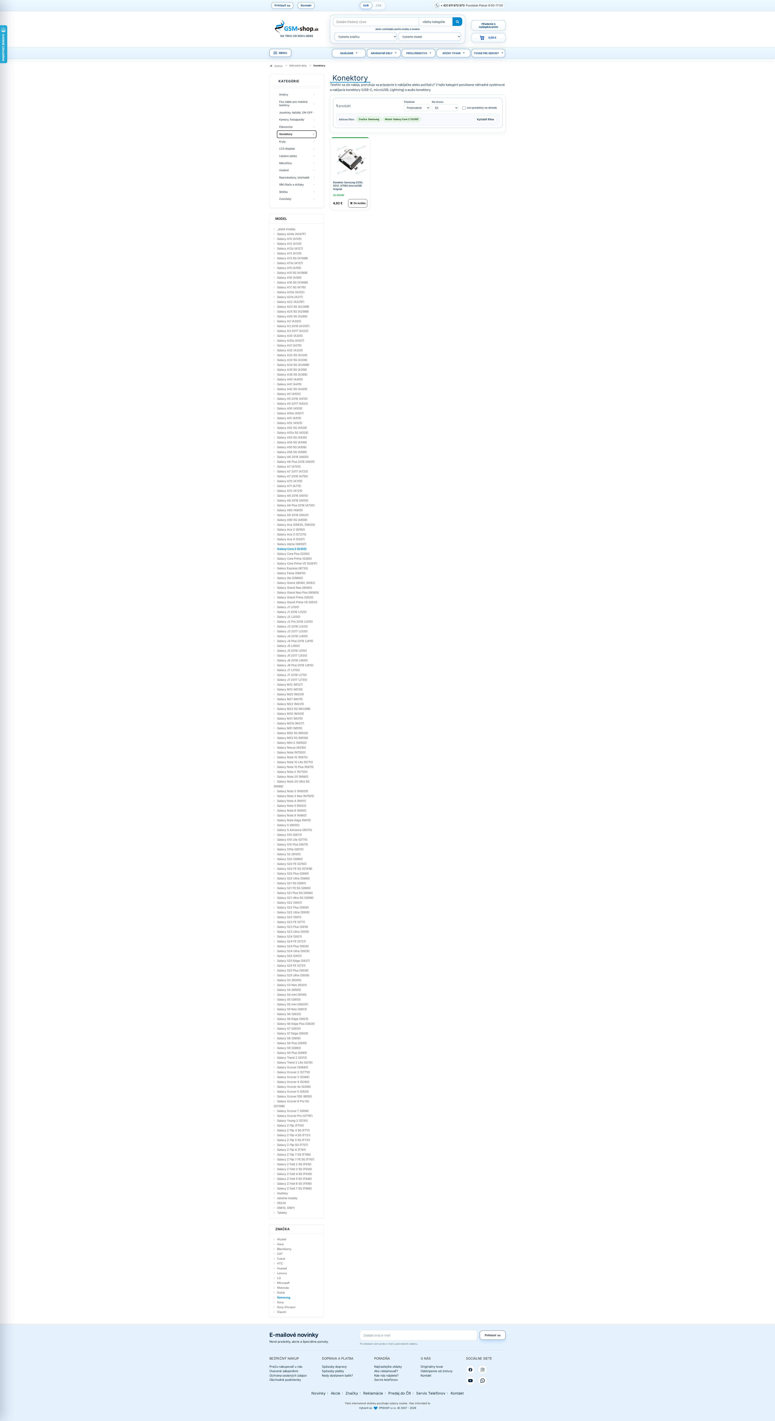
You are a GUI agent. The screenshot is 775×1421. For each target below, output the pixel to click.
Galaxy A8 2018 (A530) (292, 500)
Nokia (281, 1292)
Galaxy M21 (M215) (290, 699)
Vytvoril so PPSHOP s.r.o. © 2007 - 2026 (387, 1407)
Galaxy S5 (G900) (289, 999)
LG (279, 1278)
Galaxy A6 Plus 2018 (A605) (296, 461)
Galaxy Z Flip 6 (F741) (291, 1149)
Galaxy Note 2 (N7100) (292, 771)
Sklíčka (283, 191)
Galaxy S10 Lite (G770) (292, 839)
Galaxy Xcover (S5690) (292, 1067)
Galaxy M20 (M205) (290, 694)
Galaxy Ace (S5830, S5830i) (296, 524)
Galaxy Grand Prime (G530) (295, 597)
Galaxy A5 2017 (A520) (292, 403)
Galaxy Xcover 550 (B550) (294, 1096)
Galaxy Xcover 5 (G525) (293, 1091)
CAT (280, 1253)
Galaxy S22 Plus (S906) (293, 907)
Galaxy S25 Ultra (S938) (293, 975)
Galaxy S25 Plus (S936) (293, 970)
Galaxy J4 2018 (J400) (292, 636)
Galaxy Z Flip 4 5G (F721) (293, 1135)
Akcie (335, 1393)
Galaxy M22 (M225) (290, 704)
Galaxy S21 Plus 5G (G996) (295, 893)
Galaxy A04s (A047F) (291, 234)
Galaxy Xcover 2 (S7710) (293, 1072)
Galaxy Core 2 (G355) (292, 549)
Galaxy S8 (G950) (289, 1038)
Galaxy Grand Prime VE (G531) (297, 602)
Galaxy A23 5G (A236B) (293, 306)
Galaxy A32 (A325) (290, 350)
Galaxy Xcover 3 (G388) (293, 1077)
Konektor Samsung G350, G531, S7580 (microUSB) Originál (348, 186)
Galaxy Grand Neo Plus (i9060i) (298, 592)
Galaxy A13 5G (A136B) (292, 258)
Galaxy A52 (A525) (289, 423)
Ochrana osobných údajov (288, 1375)
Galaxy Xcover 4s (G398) (294, 1086)
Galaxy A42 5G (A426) (292, 389)
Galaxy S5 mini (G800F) (292, 1004)
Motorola (283, 1287)
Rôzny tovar (452, 53)
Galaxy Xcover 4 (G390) (293, 1081)
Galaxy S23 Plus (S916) (292, 926)
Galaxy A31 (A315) (289, 345)
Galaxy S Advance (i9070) (294, 830)
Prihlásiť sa (282, 5)
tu (429, 1403)
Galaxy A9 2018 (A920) (293, 515)
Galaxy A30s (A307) (290, 340)
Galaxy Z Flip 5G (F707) (292, 1144)
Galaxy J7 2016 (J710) (292, 674)
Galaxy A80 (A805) (290, 510)
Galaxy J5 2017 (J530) (292, 655)
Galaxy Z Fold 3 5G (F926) (294, 1169)
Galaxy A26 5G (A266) (292, 316)
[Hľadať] (457, 21)
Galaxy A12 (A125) (289, 243)
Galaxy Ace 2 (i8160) (291, 529)
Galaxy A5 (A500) (289, 393)
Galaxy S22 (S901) (289, 902)
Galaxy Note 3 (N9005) (292, 791)
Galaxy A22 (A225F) (290, 301)
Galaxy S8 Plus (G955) (292, 1043)
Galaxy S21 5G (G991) (291, 883)
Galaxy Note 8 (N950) (291, 810)
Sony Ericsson (286, 1307)
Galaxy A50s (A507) (290, 413)
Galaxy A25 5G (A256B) (293, 311)
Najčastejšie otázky (388, 1367)
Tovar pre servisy (486, 53)
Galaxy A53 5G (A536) (292, 437)
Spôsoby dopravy (334, 1367)
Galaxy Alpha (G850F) (291, 544)
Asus (280, 1244)
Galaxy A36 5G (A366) (292, 374)
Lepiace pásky (288, 155)
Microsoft (283, 1283)
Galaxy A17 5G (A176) (291, 287)
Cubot (281, 1258)
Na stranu (437, 102)
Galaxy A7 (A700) (289, 466)
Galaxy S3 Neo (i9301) (292, 985)
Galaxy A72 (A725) (289, 490)
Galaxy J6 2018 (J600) (292, 660)
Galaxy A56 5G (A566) (292, 452)
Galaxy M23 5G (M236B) (293, 708)
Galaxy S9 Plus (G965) (292, 1052)
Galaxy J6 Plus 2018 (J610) (295, 665)
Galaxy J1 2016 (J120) (292, 611)
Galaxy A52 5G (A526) (292, 427)
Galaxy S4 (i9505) (289, 989)
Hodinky (282, 1193)
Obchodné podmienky (285, 1380)
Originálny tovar (432, 1367)
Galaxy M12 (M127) (290, 684)
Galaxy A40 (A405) (290, 379)
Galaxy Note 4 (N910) (291, 800)
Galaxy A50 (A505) (289, 408)
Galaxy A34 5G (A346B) (293, 364)
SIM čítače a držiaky (291, 184)
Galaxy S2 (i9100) (289, 854)
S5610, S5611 (286, 1207)
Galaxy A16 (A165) (289, 277)
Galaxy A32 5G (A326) (292, 355)
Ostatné (284, 170)
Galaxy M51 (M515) (289, 728)
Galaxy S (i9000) (288, 825)
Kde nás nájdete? (386, 1375)
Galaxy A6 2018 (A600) (293, 456)
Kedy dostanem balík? (337, 1375)
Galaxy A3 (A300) (289, 321)
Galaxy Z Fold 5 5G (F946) (294, 1178)
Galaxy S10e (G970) (290, 849)
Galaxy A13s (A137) (290, 263)
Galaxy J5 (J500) (288, 645)
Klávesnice (286, 126)
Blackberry (284, 1249)
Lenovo (282, 1273)
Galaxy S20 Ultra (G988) (293, 878)
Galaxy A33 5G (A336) (292, 360)
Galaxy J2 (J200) (288, 616)
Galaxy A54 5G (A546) (292, 442)
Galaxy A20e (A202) (291, 292)
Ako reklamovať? (386, 1371)
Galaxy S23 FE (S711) (291, 922)
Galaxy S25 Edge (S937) (293, 960)
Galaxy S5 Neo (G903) (292, 1009)
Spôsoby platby (333, 1371)
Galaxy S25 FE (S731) (291, 965)
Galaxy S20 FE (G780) (292, 863)
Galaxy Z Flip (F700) (290, 1125)
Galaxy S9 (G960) (289, 1048)
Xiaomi (281, 1312)
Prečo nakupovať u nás (285, 1367)
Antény (283, 94)
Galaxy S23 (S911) (289, 917)
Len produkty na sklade (482, 107)
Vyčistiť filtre (485, 119)
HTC (280, 1263)
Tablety (282, 1212)
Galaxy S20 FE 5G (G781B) (294, 868)
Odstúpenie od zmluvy (436, 1371)
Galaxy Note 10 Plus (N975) (295, 767)
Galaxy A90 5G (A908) (292, 519)
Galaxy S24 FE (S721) (291, 941)
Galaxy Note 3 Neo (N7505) (295, 796)
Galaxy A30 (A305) (290, 335)
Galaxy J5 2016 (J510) (292, 650)
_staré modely (286, 229)
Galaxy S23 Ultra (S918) (293, 931)
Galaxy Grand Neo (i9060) (294, 587)
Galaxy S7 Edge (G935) (292, 1033)
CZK (378, 5)
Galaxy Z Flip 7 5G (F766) (294, 1154)
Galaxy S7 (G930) (289, 1028)
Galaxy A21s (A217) (290, 297)
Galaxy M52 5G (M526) (292, 733)
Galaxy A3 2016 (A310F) (293, 326)
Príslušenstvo (416, 53)
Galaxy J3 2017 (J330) (292, 631)
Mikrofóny (285, 163)
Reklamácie (373, 1393)
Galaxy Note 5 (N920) (291, 805)
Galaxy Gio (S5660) (290, 578)
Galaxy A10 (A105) (289, 238)
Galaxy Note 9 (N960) (292, 815)
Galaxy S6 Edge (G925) (292, 1018)
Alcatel (281, 1239)
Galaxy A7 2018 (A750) (292, 476)
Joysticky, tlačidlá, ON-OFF (296, 112)
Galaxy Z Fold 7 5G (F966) (294, 1188)
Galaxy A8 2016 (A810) (292, 495)
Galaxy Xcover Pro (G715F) (295, 1115)
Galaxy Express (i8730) (292, 568)
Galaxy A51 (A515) (289, 418)
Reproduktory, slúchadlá (294, 177)
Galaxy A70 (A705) (289, 481)
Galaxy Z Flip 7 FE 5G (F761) (295, 1159)
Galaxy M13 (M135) (290, 689)
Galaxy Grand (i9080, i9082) (296, 582)
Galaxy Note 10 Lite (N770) (295, 762)
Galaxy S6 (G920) (289, 1014)
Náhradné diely (382, 53)
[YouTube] (470, 1380)
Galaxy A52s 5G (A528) (292, 432)
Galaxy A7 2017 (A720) (292, 471)
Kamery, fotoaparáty (291, 119)
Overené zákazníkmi (283, 1371)
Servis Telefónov (430, 1393)
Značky (352, 1393)
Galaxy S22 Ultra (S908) (293, 912)
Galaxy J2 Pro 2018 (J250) (295, 621)
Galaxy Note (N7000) (291, 752)
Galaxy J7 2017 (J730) (292, 679)
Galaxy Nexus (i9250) (291, 747)
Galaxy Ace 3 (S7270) (291, 534)
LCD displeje (287, 148)
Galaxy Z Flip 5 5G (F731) (293, 1140)
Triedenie (409, 102)
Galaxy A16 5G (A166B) (292, 282)
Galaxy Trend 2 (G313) (292, 1057)
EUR (366, 5)
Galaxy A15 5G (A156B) (292, 272)
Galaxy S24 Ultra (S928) (293, 951)
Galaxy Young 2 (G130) (292, 1120)
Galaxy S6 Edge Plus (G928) (296, 1023)
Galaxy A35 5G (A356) (292, 369)
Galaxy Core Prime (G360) (294, 558)
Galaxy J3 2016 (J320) (292, 626)
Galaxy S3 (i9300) (289, 980)
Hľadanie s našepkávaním (488, 25)
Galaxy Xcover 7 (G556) (293, 1111)
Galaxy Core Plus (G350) (293, 553)
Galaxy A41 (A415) (289, 384)
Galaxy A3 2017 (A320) (292, 330)
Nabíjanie (346, 53)
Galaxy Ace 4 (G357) (291, 539)
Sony (280, 1302)
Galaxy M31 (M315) (290, 718)
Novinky (318, 1393)
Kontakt (306, 5)
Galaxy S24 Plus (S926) (293, 946)
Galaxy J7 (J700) (288, 670)
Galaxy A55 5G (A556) (292, 447)
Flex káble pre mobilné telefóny (293, 103)
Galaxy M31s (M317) (290, 723)
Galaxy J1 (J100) (288, 607)
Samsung (283, 1297)
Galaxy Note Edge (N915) (294, 820)
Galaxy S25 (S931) (289, 955)
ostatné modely (287, 1198)
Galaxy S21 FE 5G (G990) (294, 888)
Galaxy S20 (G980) (290, 859)
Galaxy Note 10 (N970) (292, 757)
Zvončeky (285, 198)
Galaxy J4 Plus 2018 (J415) (295, 641)
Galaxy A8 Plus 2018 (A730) (296, 505)
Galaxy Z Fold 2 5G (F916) (294, 1164)
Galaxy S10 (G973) (289, 834)
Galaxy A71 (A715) (289, 486)
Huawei (282, 1268)
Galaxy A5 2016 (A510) (292, 398)
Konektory (285, 134)
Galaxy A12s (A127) (290, 248)
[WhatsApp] (482, 1380)
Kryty (282, 141)
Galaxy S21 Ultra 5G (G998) (295, 897)
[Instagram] (482, 1369)
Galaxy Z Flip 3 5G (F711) (293, 1130)
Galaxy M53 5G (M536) (292, 737)
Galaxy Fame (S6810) (291, 573)
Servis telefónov (386, 1380)
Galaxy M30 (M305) (290, 713)
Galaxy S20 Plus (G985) (293, 873)
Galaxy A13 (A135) (289, 253)
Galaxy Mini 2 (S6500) (292, 742)
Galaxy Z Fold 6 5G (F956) (294, 1183)
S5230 (281, 1203)
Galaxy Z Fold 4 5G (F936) (294, 1174)
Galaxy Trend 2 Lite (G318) (295, 1062)
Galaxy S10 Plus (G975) (292, 844)
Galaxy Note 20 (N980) (292, 776)
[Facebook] (470, 1369)
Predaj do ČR (399, 1393)
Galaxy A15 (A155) (289, 268)
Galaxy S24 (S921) (289, 936)
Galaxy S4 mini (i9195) (292, 994)
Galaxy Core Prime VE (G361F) (297, 563)
